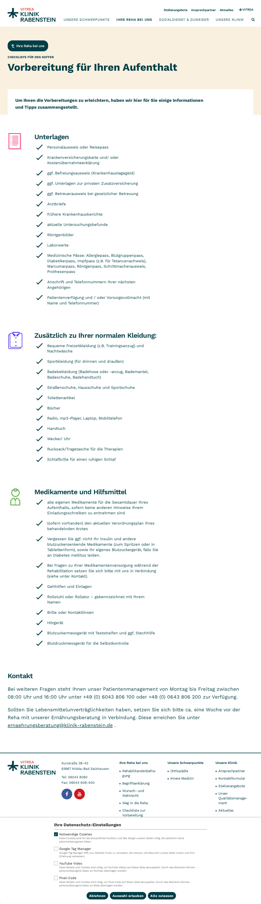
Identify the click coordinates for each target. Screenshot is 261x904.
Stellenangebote (175, 10)
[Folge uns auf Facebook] (67, 794)
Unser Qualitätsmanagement (232, 798)
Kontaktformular (231, 778)
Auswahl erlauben (128, 896)
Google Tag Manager (127, 852)
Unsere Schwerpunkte (87, 20)
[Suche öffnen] (253, 19)
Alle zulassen (161, 896)
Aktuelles (226, 10)
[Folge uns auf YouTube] (79, 794)
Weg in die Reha (135, 803)
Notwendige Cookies (121, 837)
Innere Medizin (182, 778)
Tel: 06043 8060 (75, 777)
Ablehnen (97, 896)
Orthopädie (179, 771)
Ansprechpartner (203, 10)
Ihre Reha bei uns (134, 20)
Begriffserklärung (136, 783)
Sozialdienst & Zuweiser (184, 20)
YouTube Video (127, 866)
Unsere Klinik (230, 20)
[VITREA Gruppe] (246, 10)
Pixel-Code (124, 881)
